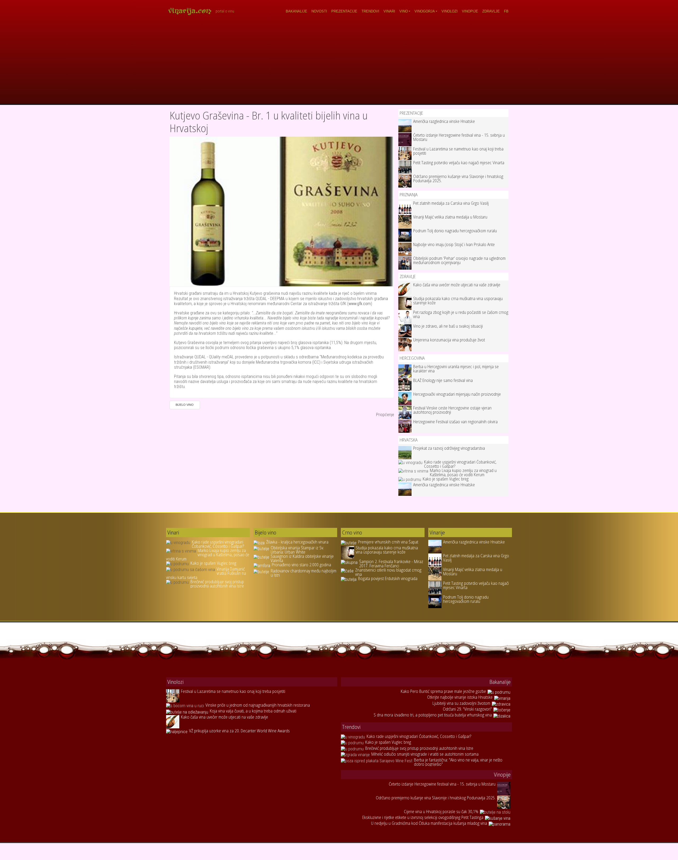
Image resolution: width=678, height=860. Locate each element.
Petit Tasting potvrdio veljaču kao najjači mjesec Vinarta (458, 163)
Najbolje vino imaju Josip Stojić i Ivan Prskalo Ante (454, 244)
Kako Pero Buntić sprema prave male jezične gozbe (443, 691)
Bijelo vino (185, 404)
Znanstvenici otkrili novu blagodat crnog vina (388, 572)
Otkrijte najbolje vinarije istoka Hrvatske (460, 697)
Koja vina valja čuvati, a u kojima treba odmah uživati (253, 711)
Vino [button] (403, 11)
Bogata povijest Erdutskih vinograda (387, 578)
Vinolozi (449, 11)
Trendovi (370, 11)
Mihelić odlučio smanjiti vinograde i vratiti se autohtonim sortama (425, 754)
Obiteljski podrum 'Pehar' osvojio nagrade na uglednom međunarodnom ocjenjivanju (459, 260)
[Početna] (191, 11)
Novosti (319, 11)
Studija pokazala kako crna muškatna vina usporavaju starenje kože (458, 301)
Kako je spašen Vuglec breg (446, 479)
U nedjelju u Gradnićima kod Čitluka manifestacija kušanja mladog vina (429, 823)
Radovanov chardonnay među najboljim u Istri (303, 573)
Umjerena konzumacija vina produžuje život (449, 340)
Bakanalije (296, 11)
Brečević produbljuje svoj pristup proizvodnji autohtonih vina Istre (217, 584)
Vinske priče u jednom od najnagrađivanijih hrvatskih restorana (258, 705)
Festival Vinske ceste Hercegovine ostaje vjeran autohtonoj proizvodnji (452, 410)
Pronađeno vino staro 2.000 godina (301, 565)
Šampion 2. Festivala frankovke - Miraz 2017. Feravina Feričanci (391, 564)
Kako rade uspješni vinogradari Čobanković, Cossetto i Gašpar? (460, 464)
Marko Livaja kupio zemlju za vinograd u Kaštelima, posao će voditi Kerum (463, 472)
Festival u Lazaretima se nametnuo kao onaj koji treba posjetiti (458, 151)
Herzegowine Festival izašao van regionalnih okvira (455, 422)
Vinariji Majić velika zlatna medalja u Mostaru (450, 217)
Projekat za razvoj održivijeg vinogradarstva (449, 448)
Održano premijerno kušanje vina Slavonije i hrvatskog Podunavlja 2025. (458, 178)
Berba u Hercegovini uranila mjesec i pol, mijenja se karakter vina (456, 369)
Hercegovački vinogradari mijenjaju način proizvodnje (457, 394)
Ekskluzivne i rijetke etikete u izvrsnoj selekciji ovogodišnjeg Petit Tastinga (422, 817)
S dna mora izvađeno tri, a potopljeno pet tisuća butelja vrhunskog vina (433, 715)
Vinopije (470, 11)
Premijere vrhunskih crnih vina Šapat (388, 542)
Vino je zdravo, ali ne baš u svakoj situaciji (448, 326)
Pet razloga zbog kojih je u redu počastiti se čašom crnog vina (460, 314)
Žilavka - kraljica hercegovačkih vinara (297, 542)
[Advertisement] (339, 64)
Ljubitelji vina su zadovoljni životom (461, 703)
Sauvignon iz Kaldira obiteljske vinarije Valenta (302, 558)
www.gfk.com (360, 303)
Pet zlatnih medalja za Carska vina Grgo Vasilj (451, 203)
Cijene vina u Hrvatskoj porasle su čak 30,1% (441, 811)
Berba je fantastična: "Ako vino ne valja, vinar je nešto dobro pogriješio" (458, 762)
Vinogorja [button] (424, 11)
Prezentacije (344, 11)
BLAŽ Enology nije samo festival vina (443, 380)
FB (506, 11)
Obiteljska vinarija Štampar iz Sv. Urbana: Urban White (297, 550)
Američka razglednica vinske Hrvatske (444, 121)
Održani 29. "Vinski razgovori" (467, 709)
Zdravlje (491, 11)
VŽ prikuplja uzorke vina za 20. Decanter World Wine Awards (239, 731)
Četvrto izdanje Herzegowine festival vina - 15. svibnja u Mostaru (459, 137)
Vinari (389, 11)
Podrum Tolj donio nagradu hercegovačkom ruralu (455, 231)
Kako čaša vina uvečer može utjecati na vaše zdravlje (456, 285)
